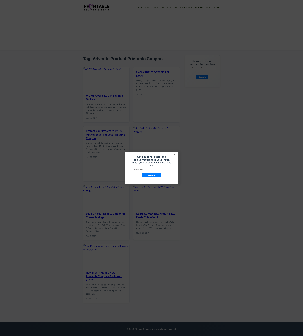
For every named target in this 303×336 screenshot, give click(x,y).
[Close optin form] (175, 155)
